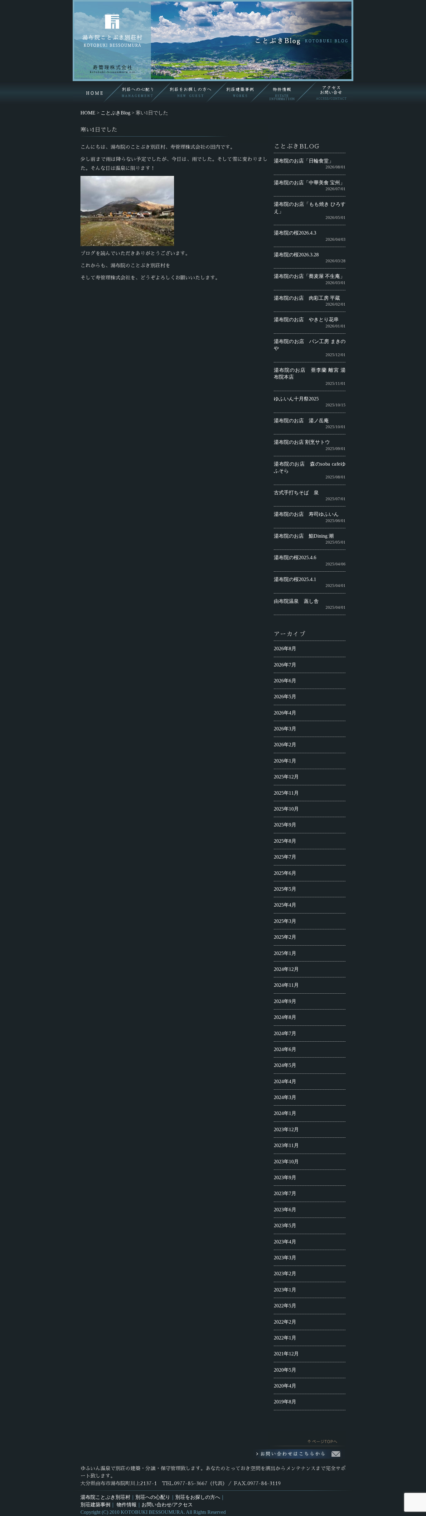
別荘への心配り (152, 1497)
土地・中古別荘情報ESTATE (285, 92)
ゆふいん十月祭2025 (296, 398)
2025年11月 (286, 793)
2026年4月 (285, 712)
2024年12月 (286, 969)
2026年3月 (285, 728)
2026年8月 (285, 648)
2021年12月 (286, 1353)
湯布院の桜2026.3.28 (296, 254)
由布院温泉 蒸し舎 (296, 601)
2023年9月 (285, 1177)
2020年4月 (285, 1385)
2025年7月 (285, 857)
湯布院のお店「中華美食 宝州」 (309, 182)
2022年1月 (285, 1337)
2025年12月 (286, 776)
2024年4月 (285, 1081)
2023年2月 (285, 1273)
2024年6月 (285, 1049)
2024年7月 (285, 1033)
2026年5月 (285, 696)
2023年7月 (285, 1193)
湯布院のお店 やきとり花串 (306, 319)
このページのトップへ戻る (307, 1440)
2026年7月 (285, 664)
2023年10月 (286, 1161)
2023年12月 (286, 1129)
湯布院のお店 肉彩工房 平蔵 (307, 298)
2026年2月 (285, 744)
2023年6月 (285, 1209)
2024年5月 (285, 1065)
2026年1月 (285, 760)
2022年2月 (285, 1322)
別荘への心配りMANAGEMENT (137, 92)
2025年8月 (285, 841)
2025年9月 (285, 824)
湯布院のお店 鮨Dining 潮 (304, 536)
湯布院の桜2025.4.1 (295, 579)
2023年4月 (285, 1241)
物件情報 (127, 1504)
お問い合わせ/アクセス (167, 1504)
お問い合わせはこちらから (299, 1454)
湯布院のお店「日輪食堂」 (304, 160)
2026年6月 (285, 680)
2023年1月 (285, 1289)
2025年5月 (285, 889)
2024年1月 (285, 1113)
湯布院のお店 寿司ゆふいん (306, 514)
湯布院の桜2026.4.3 (295, 232)
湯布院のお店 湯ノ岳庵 (301, 420)
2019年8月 (285, 1401)
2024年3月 (285, 1097)
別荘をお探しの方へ (197, 1497)
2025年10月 (286, 808)
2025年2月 (285, 937)
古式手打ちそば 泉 (296, 492)
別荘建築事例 (95, 1504)
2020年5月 (285, 1370)
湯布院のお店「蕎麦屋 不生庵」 (309, 276)
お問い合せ (330, 92)
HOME (94, 92)
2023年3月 (285, 1257)
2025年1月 (285, 953)
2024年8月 (285, 1017)
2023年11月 (286, 1145)
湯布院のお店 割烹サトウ (302, 442)
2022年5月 (285, 1305)
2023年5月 (285, 1225)
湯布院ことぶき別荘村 (105, 1497)
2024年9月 (285, 1001)
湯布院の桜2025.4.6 (295, 557)
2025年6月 (285, 873)
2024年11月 (286, 985)
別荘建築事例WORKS (239, 92)
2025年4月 (285, 905)
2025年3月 (285, 921)
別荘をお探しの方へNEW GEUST (188, 92)
